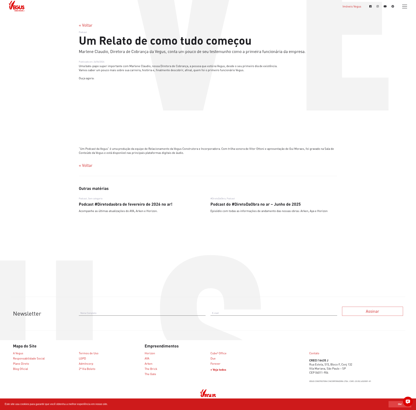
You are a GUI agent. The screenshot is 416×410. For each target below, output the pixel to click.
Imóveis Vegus (352, 6)
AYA (147, 358)
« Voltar (86, 25)
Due (213, 358)
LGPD (82, 358)
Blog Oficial (20, 369)
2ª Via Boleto (87, 369)
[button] (108, 404)
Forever (215, 363)
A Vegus (18, 353)
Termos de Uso (88, 353)
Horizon (150, 353)
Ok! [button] (400, 404)
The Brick (151, 369)
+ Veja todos (218, 369)
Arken (148, 363)
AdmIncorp (86, 363)
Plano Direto (21, 363)
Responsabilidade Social (29, 358)
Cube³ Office (218, 353)
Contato (314, 353)
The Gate (150, 374)
